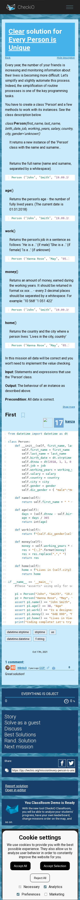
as (52, 632)
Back (7, 57)
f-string (39, 639)
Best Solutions (20, 735)
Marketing (56, 894)
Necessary (31, 887)
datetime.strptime (18, 632)
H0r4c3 (21, 667)
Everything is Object (39, 694)
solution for (35, 39)
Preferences (31, 894)
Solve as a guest (22, 723)
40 (13, 668)
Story (10, 717)
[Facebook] (62, 763)
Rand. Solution (20, 741)
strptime (40, 632)
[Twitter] (71, 763)
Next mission (18, 747)
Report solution (16, 786)
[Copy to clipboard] (7, 770)
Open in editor (15, 790)
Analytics (55, 887)
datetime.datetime (18, 639)
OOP (42, 667)
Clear (17, 31)
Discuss (13, 729)
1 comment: (14, 662)
